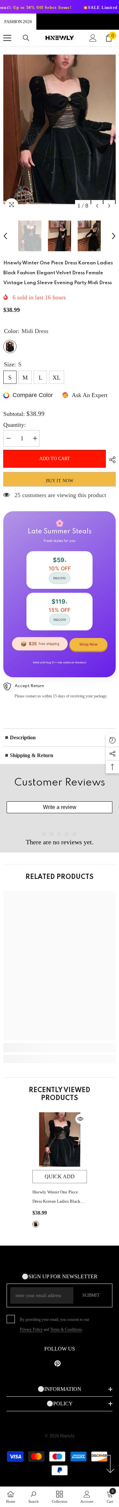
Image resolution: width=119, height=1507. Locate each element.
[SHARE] (111, 460)
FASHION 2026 (18, 21)
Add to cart (54, 458)
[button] (97, 206)
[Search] (26, 38)
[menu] (7, 38)
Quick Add (60, 1176)
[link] (59, 1047)
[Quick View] (80, 1119)
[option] (59, 129)
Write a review (59, 807)
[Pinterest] (57, 1363)
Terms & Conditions (66, 1329)
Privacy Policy (31, 1329)
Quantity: (14, 424)
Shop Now (88, 644)
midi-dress (35, 1224)
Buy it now (59, 480)
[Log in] (93, 38)
